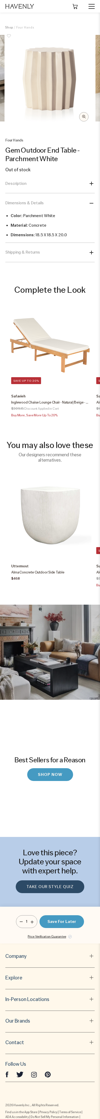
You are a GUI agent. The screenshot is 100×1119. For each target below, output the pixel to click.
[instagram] (34, 1074)
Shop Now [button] (50, 774)
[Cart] (75, 6)
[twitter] (19, 1074)
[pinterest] (48, 1074)
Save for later (61, 921)
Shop (9, 27)
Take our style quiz (50, 886)
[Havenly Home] (19, 6)
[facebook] (7, 1074)
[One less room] (21, 921)
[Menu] (89, 6)
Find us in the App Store (21, 1112)
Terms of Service (70, 1112)
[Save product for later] (9, 39)
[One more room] (32, 921)
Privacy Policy (48, 1112)
